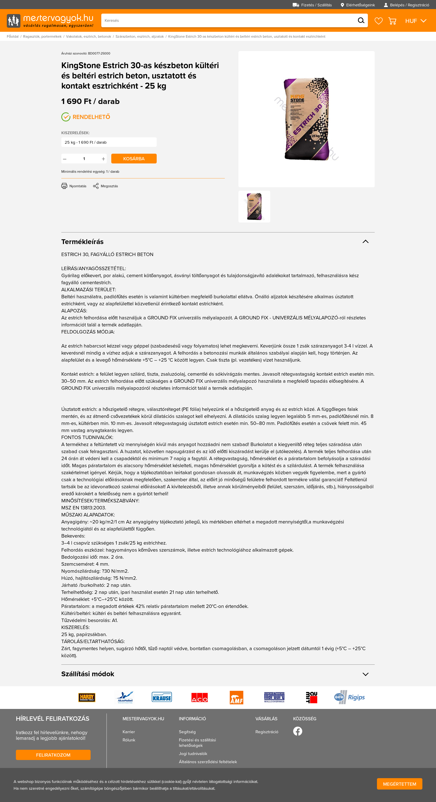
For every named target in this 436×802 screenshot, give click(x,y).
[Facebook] (297, 731)
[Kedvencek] (379, 21)
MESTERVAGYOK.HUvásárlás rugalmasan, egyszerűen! (50, 20)
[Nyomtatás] (73, 186)
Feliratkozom (53, 754)
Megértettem (399, 783)
